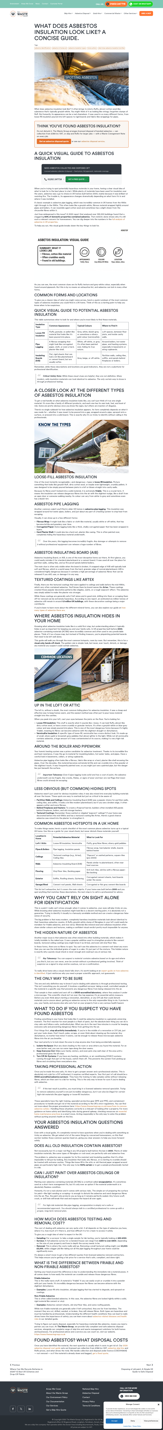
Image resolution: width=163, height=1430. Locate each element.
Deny (133, 1421)
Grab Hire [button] (97, 13)
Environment (14, 4)
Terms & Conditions (91, 1406)
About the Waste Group (57, 1393)
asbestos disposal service (92, 141)
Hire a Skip (146, 13)
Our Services (52, 1406)
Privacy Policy (137, 1426)
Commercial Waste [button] (112, 13)
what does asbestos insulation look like (111, 48)
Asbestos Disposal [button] (82, 13)
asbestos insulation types (77, 48)
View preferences (151, 1421)
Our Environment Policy (56, 1397)
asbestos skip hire (116, 1348)
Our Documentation (55, 1402)
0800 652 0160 (131, 1396)
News (37, 4)
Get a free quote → (77, 179)
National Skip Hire (90, 1389)
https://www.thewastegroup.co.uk (49, 1334)
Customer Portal (56, 4)
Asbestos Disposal (90, 1393)
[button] (158, 1404)
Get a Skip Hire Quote (56, 1410)
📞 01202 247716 (53, 179)
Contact (45, 4)
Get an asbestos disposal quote (54, 141)
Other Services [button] (130, 13)
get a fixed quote (100, 1353)
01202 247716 (117, 4)
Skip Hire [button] (67, 13)
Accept (114, 1421)
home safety (92, 48)
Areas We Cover (27, 4)
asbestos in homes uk (59, 48)
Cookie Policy (127, 1426)
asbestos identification (42, 48)
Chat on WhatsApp (142, 4)
